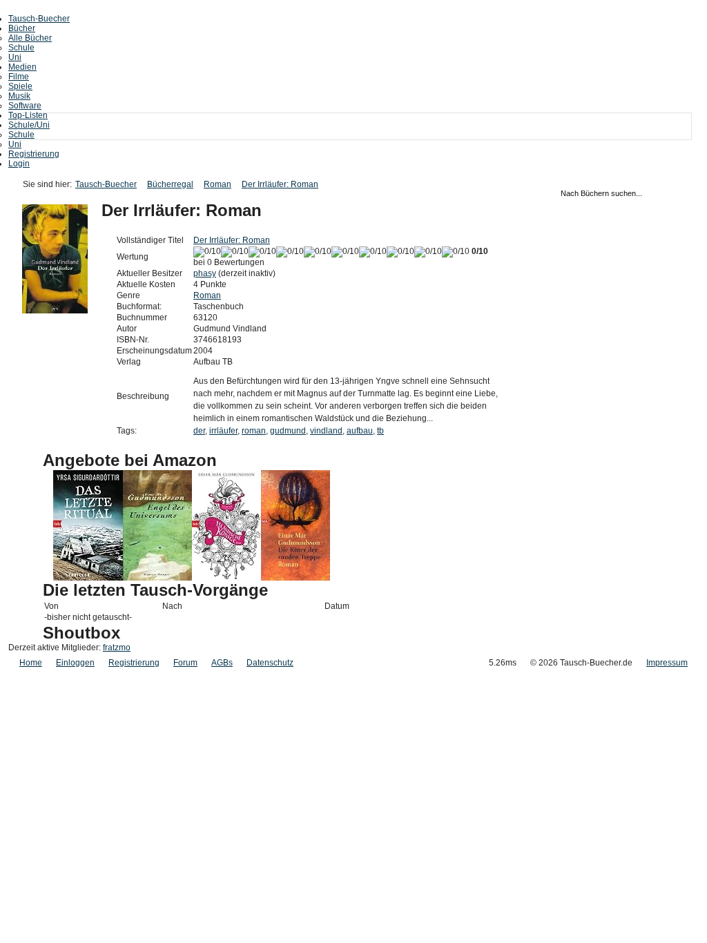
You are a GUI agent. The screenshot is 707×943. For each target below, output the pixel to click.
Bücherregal (170, 184)
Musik (19, 96)
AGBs (222, 663)
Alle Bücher (30, 38)
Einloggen (75, 663)
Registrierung (33, 154)
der (199, 431)
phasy (204, 273)
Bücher (21, 28)
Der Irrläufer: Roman (280, 184)
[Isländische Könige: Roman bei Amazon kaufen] (226, 578)
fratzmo (116, 647)
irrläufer (223, 431)
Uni (14, 57)
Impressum (667, 663)
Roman (217, 184)
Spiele (20, 86)
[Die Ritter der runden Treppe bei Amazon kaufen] (295, 578)
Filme (18, 76)
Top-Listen (28, 115)
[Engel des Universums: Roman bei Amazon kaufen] (157, 578)
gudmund (288, 431)
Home (30, 663)
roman (254, 431)
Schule (21, 47)
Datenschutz (269, 663)
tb (380, 431)
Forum (185, 663)
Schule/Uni (29, 125)
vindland (326, 431)
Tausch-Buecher (39, 18)
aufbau (360, 431)
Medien (22, 67)
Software (24, 105)
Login (19, 163)
